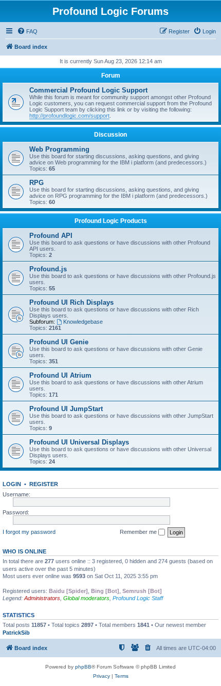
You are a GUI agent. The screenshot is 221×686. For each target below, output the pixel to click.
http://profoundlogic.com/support (69, 116)
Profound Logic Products (111, 221)
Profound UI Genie (58, 342)
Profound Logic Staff (138, 598)
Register (43, 484)
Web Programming (59, 149)
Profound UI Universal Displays (79, 442)
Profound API (50, 235)
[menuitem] (27, 31)
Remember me (139, 532)
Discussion (110, 134)
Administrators (42, 598)
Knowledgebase (83, 322)
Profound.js (48, 269)
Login (12, 484)
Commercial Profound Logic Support (88, 90)
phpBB (83, 667)
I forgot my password (29, 532)
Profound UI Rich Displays (71, 302)
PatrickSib (16, 632)
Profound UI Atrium (60, 375)
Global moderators (86, 598)
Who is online (24, 551)
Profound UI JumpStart (66, 409)
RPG (36, 183)
